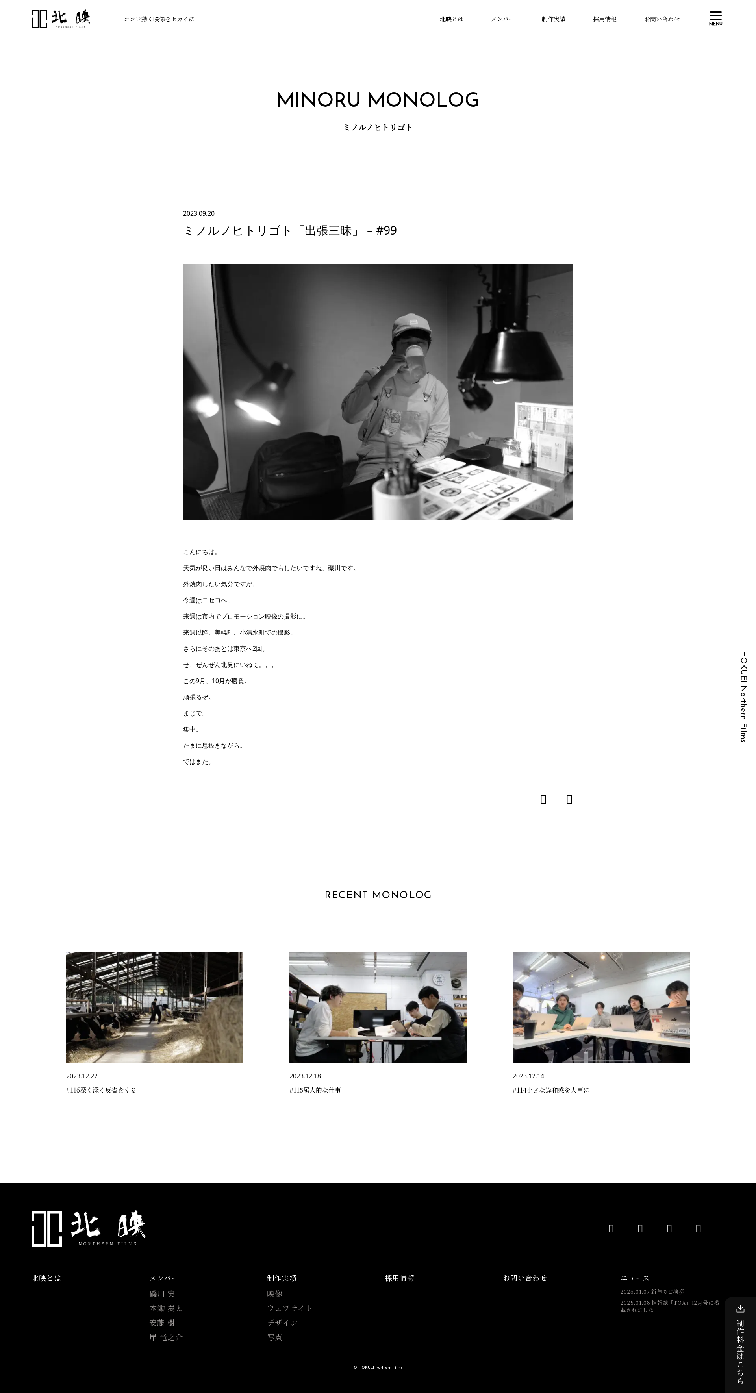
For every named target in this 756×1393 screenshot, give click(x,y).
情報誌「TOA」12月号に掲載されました (670, 1306)
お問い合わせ (662, 19)
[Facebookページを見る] (640, 1228)
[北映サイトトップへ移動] (89, 1228)
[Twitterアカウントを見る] (669, 1228)
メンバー (502, 19)
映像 (275, 1293)
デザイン (282, 1322)
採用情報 (605, 19)
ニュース (635, 1277)
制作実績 (553, 19)
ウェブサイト (290, 1308)
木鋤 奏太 (166, 1308)
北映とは (451, 19)
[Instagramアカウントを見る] (698, 1228)
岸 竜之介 (166, 1337)
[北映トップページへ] (61, 18)
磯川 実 (162, 1293)
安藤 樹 (162, 1322)
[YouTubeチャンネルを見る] (611, 1228)
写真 (275, 1337)
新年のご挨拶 (652, 1291)
